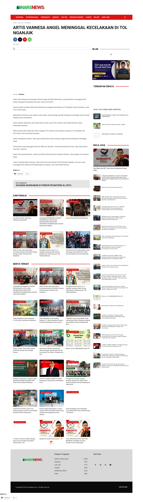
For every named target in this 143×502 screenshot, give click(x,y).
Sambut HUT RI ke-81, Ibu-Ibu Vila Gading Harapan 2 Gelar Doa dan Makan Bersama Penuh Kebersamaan (25, 410)
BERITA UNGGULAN (46, 201)
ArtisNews (28, 23)
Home (15, 23)
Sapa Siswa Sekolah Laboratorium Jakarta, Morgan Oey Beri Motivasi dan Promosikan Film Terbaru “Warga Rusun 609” (115, 288)
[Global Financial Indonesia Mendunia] (78, 207)
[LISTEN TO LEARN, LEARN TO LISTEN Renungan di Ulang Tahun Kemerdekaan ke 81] (51, 368)
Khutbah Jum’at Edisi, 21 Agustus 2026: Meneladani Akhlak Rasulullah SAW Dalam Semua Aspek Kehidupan (25, 380)
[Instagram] (100, 465)
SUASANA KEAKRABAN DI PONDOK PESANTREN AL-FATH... (44, 185)
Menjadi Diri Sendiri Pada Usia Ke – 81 (50, 439)
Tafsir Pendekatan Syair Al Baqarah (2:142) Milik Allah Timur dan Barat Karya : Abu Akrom (78, 410)
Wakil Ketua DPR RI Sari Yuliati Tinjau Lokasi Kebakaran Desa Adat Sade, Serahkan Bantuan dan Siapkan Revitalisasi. (114, 228)
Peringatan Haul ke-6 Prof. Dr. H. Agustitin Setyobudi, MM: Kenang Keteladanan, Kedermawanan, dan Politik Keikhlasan (113, 208)
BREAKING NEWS (19, 201)
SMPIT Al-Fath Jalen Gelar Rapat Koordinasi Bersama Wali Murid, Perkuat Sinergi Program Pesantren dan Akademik (114, 198)
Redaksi (21, 94)
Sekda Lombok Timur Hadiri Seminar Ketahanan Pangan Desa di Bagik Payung (24, 350)
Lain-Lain (20, 23)
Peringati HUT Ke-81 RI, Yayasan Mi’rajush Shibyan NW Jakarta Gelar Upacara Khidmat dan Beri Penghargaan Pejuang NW (115, 356)
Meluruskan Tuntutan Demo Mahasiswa (112, 305)
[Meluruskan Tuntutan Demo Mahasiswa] (96, 307)
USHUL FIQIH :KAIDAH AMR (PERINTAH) (107, 109)
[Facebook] (15, 39)
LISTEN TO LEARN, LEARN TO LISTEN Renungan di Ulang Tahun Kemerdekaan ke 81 (51, 380)
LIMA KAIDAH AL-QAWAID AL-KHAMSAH (112, 134)
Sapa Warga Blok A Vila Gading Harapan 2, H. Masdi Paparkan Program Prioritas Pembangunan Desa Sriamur (51, 320)
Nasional (70, 233)
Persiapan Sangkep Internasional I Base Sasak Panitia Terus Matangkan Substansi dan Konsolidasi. (114, 326)
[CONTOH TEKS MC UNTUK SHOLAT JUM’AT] (96, 126)
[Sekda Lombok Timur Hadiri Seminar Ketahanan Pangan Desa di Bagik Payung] (25, 338)
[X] (20, 39)
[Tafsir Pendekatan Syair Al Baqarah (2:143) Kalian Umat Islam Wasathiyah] (25, 308)
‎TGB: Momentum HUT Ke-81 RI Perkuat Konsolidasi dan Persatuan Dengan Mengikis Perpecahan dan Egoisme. (114, 336)
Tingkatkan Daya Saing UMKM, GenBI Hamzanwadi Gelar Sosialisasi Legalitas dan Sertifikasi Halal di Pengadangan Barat (114, 257)
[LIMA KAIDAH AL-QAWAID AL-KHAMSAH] (96, 135)
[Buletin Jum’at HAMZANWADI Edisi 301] (78, 338)
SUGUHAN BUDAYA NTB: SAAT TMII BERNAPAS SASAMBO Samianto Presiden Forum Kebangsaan (77, 440)
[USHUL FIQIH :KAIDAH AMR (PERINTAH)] (111, 99)
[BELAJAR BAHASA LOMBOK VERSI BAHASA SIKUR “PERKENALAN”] (96, 116)
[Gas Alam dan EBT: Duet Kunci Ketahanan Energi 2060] (25, 207)
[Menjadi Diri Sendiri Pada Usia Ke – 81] (51, 428)
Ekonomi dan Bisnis (73, 201)
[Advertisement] (89, 7)
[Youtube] (110, 465)
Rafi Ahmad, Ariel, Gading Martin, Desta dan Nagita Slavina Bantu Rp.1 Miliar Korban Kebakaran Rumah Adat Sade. (78, 252)
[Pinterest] (25, 39)
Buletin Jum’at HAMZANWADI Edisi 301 (78, 348)
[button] (124, 17)
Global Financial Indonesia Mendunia (77, 218)
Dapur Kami (123, 487)
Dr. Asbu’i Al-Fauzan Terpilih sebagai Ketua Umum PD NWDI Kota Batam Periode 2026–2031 (24, 440)
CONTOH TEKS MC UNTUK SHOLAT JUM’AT (113, 124)
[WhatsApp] (30, 39)
